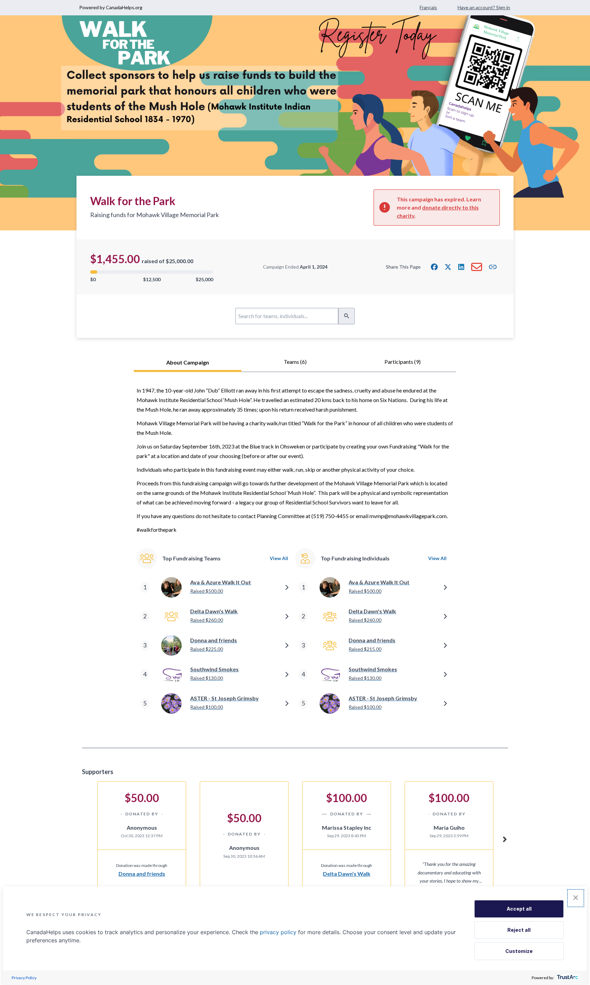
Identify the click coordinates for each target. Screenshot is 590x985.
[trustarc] (567, 978)
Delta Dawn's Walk (346, 873)
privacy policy (278, 932)
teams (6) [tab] (295, 361)
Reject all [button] (519, 930)
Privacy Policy (24, 977)
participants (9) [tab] (402, 361)
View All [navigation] (279, 558)
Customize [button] (519, 951)
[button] (434, 267)
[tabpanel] (295, 560)
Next (504, 838)
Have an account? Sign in (484, 7)
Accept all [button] (519, 909)
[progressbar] (151, 272)
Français (428, 7)
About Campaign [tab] (187, 362)
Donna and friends (141, 873)
